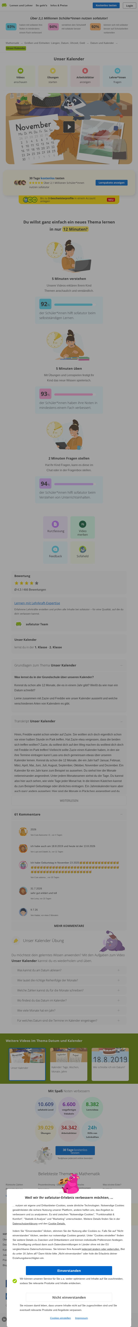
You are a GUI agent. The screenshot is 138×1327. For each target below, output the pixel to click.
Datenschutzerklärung (25, 1223)
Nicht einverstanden (69, 1297)
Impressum (81, 1318)
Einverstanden (69, 1270)
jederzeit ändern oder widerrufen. (101, 1249)
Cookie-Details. (57, 1223)
